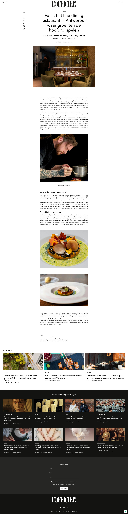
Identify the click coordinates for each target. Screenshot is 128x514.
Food (64, 11)
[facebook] (24, 15)
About (51, 511)
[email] (24, 12)
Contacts (57, 511)
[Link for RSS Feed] (67, 507)
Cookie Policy (74, 511)
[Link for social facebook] (60, 508)
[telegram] (24, 29)
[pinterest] (24, 18)
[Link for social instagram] (64, 508)
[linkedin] (24, 21)
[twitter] (24, 23)
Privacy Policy (72, 484)
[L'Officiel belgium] (64, 4)
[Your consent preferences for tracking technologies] (125, 511)
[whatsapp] (24, 26)
